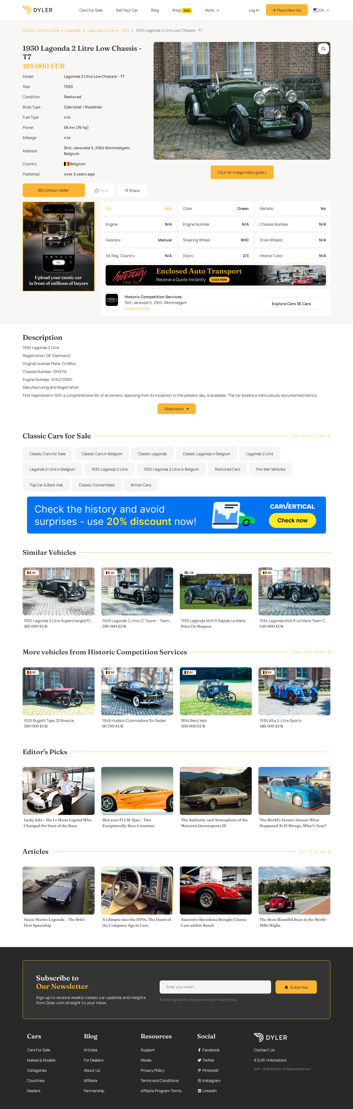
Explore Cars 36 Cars (291, 303)
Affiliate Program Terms (161, 1090)
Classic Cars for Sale (41, 30)
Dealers (33, 1090)
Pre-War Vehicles (270, 469)
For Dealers (93, 1060)
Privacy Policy (152, 1070)
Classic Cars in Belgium (102, 453)
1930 (125, 30)
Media (146, 1060)
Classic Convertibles (97, 484)
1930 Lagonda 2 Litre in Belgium (171, 469)
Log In (254, 10)
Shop (181, 10)
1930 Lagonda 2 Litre (109, 469)
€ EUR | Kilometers (270, 1060)
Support (148, 1049)
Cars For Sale (91, 10)
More (209, 10)
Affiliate (90, 1080)
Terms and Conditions (160, 1080)
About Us (92, 1070)
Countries (35, 1080)
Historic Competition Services (153, 296)
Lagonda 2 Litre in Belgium (52, 469)
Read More (174, 408)
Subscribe (299, 987)
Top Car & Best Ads (46, 484)
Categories (37, 1070)
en (321, 10)
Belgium (77, 163)
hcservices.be (137, 308)
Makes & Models (41, 1060)
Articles (90, 1049)
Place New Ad (288, 10)
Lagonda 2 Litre (100, 30)
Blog (155, 10)
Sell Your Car (127, 10)
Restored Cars (227, 469)
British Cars (141, 484)
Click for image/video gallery (242, 172)
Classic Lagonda (152, 453)
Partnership (94, 1090)
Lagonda (73, 30)
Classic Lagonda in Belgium (206, 453)
